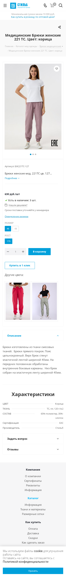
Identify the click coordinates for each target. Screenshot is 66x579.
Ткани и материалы (33, 509)
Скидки (33, 538)
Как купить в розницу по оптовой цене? (33, 16)
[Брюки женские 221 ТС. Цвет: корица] (33, 107)
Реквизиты (33, 485)
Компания (33, 469)
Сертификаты (33, 480)
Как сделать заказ (33, 542)
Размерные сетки (33, 514)
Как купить (33, 522)
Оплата (33, 528)
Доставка (33, 533)
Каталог (33, 498)
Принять (33, 570)
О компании (33, 476)
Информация (33, 490)
